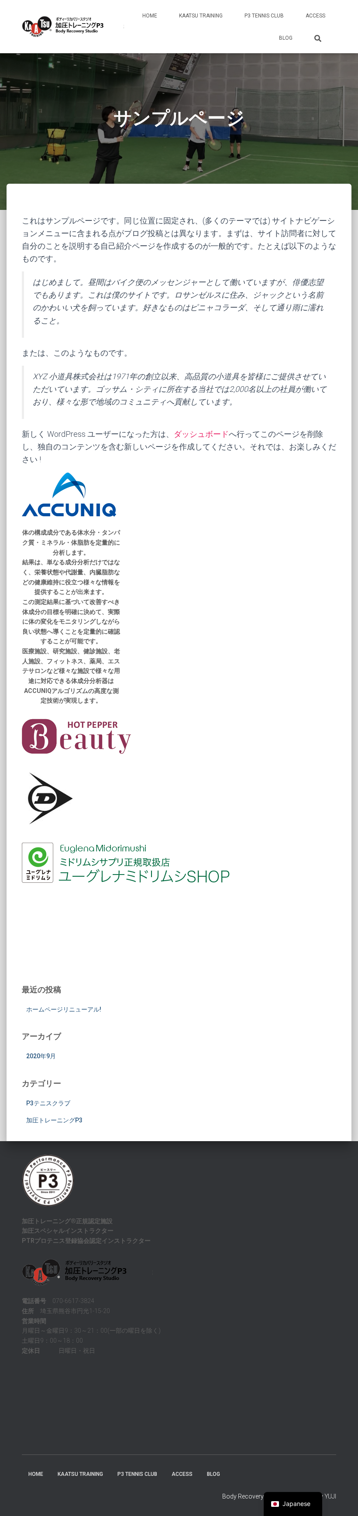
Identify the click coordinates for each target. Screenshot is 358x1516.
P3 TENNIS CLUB (264, 16)
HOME (149, 16)
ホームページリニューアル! (63, 1009)
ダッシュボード (201, 434)
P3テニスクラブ (48, 1103)
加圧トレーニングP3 (54, 1120)
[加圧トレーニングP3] (73, 27)
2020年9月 (41, 1056)
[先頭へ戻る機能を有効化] (341, 1498)
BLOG (286, 38)
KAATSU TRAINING (201, 16)
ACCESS (315, 16)
